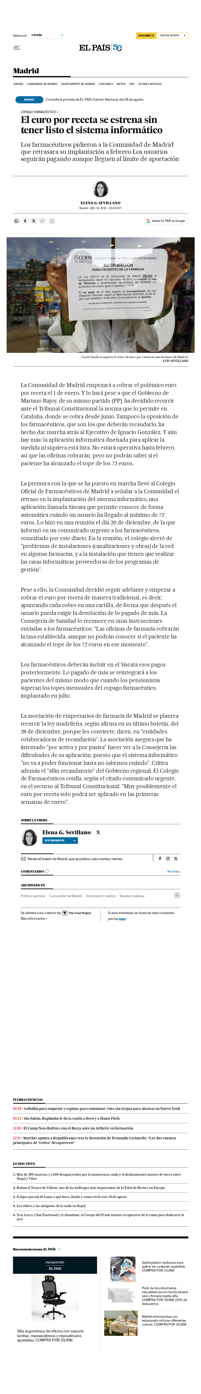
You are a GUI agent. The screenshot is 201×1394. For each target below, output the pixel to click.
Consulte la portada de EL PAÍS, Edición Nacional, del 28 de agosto (95, 99)
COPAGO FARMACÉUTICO (38, 112)
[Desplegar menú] (17, 48)
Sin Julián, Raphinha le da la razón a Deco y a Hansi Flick (72, 1118)
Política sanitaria (33, 896)
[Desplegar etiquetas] (177, 895)
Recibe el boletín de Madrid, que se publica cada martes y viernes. (75, 859)
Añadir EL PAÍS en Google (168, 221)
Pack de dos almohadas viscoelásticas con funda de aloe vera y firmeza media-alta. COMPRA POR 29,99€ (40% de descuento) (165, 1296)
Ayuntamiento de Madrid (78, 84)
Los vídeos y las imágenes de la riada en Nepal (51, 1206)
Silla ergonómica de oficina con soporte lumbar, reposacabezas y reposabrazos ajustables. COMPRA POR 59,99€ (50, 1335)
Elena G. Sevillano (100, 203)
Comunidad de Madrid (42, 84)
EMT (132, 84)
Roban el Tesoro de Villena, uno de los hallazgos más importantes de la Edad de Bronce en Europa (91, 1188)
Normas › (173, 871)
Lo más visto (24, 1164)
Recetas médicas (132, 896)
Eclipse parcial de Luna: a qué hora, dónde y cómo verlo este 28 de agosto (72, 1197)
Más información (33, 918)
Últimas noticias (150, 84)
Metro (121, 84)
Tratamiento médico (101, 896)
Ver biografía (54, 840)
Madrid (26, 71)
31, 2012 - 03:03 (105, 208)
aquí (122, 918)
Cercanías (106, 84)
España (19, 84)
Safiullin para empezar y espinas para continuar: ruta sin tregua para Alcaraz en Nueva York (102, 1108)
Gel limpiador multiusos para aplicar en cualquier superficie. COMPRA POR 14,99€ (164, 1266)
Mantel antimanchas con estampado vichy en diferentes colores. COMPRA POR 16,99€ (164, 1320)
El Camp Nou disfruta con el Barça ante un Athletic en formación (78, 1128)
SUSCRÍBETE (146, 35)
